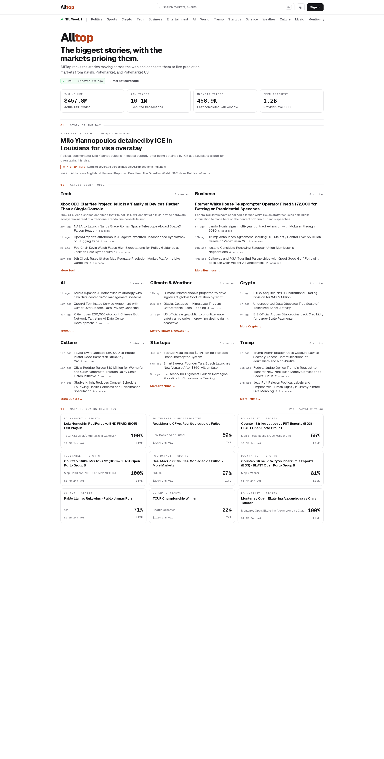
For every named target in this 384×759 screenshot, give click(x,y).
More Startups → (162, 386)
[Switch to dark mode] (301, 7)
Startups (234, 19)
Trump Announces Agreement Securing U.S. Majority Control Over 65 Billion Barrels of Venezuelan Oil (264, 239)
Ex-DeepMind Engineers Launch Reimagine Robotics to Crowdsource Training (196, 376)
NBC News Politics (185, 173)
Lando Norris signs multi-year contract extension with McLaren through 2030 (261, 228)
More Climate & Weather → (169, 331)
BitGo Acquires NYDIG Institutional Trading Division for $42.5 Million (285, 295)
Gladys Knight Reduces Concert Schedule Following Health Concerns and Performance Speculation (107, 386)
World (204, 19)
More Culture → (71, 399)
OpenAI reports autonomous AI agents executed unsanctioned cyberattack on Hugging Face (129, 239)
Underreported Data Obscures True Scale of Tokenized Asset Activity (286, 305)
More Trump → (250, 399)
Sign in (315, 7)
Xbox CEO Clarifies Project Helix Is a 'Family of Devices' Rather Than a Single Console (119, 207)
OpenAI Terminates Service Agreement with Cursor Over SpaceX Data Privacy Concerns (106, 305)
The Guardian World (156, 173)
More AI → (67, 331)
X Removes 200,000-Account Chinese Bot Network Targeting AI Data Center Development (106, 318)
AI (194, 19)
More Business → (207, 270)
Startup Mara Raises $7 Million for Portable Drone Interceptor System (196, 355)
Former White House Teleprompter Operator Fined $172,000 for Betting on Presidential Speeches (256, 207)
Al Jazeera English (84, 173)
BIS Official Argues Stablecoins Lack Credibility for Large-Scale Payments (288, 316)
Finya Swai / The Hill (78, 133)
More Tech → (69, 270)
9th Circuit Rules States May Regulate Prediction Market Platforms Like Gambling (127, 260)
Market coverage (126, 81)
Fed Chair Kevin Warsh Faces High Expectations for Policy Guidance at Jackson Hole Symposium (126, 249)
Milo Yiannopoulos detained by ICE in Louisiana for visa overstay (116, 144)
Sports (112, 19)
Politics (96, 19)
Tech (140, 19)
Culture (285, 19)
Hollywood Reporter (112, 173)
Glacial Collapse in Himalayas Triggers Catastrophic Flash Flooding (193, 305)
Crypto (127, 19)
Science (252, 19)
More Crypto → (251, 326)
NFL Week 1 (73, 19)
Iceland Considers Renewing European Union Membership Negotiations (251, 249)
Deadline (134, 173)
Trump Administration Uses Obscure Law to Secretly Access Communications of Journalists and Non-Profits (286, 357)
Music (299, 19)
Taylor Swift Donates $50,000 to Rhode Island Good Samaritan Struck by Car (104, 357)
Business (155, 19)
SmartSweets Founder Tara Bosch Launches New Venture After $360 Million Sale (197, 365)
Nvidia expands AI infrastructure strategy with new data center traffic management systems (108, 295)
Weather (268, 19)
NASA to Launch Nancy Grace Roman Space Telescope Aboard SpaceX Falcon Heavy (127, 228)
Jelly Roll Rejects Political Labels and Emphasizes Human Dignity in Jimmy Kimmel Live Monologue (287, 386)
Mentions (315, 19)
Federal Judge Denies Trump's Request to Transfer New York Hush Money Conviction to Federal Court (287, 371)
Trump (219, 19)
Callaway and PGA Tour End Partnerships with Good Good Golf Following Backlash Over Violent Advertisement (264, 260)
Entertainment (177, 19)
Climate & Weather (171, 283)
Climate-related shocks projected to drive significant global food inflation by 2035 (195, 295)
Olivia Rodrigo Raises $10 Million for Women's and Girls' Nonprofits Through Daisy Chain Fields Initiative (108, 371)
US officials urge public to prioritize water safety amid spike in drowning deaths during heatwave (196, 318)
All (67, 7)
